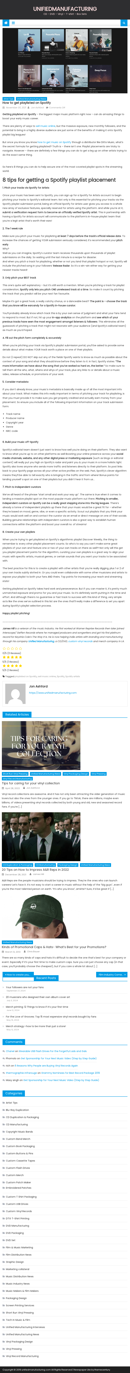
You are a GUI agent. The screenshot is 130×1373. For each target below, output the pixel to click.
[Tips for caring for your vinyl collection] (64, 745)
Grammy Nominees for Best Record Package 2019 (70, 1073)
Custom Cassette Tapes (20, 1160)
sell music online (45, 126)
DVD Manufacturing (17, 1225)
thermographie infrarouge (21, 1073)
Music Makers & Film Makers (22, 1291)
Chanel (10, 1051)
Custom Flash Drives (18, 1168)
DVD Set (10, 1240)
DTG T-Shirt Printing (17, 1218)
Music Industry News (18, 1283)
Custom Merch (15, 1175)
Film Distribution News (18, 1254)
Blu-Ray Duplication (17, 1110)
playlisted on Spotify (26, 676)
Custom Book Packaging (20, 1146)
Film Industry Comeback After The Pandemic (113, 974)
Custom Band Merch (18, 1139)
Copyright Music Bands (19, 1131)
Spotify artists (72, 676)
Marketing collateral (17, 1269)
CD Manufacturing (45, 864)
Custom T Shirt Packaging (21, 1196)
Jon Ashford (37, 107)
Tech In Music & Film (18, 1320)
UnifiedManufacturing (65, 9)
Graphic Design (15, 1262)
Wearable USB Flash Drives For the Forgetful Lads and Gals (53, 1051)
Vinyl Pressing (99, 773)
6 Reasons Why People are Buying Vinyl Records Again (46, 1065)
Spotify (60, 676)
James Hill (38, 874)
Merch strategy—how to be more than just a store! (36, 1026)
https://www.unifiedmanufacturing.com (53, 693)
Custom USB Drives (17, 1204)
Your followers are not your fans (25, 987)
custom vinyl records (80, 641)
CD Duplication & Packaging (17, 864)
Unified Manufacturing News (31, 98)
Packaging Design (67, 864)
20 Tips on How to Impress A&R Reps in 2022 (35, 870)
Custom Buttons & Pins (19, 1153)
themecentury (102, 1369)
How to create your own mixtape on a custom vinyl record (20, 974)
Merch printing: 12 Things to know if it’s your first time (37, 1007)
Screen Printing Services (20, 1305)
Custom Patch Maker (18, 1182)
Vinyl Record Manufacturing (17, 778)
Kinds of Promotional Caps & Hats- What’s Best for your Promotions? (54, 947)
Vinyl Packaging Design (76, 773)
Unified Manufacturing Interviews (25, 1327)
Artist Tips (8, 98)
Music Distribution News (20, 1276)
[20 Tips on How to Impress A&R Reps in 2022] (64, 836)
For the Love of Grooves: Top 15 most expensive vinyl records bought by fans (51, 1016)
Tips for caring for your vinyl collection (31, 783)
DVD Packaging (15, 1233)
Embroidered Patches (18, 1188)
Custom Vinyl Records (19, 1211)
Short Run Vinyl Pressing (15, 773)
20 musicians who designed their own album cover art (38, 997)
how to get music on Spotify (54, 142)
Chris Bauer (33, 951)
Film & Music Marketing (19, 1247)
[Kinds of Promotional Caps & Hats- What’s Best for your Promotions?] (64, 916)
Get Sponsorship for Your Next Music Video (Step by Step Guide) (59, 1058)
